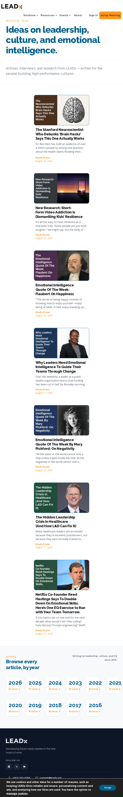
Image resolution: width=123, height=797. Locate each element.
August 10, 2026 (44, 633)
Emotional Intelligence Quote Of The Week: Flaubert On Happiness (55, 289)
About (78, 15)
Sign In (93, 15)
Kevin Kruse (43, 157)
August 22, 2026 (44, 315)
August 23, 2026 (44, 238)
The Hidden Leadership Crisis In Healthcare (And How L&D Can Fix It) (56, 521)
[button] (9, 767)
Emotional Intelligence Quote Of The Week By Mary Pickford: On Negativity (59, 444)
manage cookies (17, 793)
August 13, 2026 (44, 470)
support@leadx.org (51, 777)
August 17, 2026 (44, 392)
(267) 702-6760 (21, 777)
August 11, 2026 (44, 547)
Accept (107, 787)
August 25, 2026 (44, 160)
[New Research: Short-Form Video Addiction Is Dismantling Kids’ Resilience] (61, 188)
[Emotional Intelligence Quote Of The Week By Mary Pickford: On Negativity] (61, 420)
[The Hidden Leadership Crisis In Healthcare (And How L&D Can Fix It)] (61, 498)
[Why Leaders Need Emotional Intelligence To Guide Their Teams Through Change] (61, 343)
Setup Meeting (110, 15)
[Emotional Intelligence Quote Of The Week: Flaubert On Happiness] (61, 266)
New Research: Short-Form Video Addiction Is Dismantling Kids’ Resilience (59, 212)
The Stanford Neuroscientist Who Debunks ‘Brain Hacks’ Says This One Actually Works (60, 134)
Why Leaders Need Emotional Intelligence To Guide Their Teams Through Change (61, 366)
